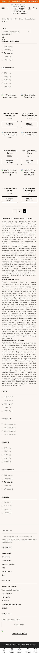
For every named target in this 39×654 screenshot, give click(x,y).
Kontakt (4, 608)
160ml (6, 80)
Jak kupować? (6, 571)
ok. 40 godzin (8, 434)
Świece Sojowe (30, 19)
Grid (3, 37)
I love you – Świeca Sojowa (10, 190)
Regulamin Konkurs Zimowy (11, 604)
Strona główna (7, 19)
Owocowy (7, 50)
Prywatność (6, 597)
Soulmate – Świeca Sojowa (9, 152)
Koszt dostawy (7, 593)
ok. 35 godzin (8, 427)
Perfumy (7, 53)
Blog (3, 568)
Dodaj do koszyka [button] (9, 124)
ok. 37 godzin (8, 431)
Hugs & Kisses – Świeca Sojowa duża (29, 114)
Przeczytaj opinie (19, 634)
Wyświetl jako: (6, 34)
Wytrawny (7, 60)
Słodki (6, 56)
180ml (6, 83)
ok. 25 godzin (8, 424)
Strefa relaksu (6, 560)
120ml (6, 76)
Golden (6, 506)
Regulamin (5, 601)
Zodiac (6, 513)
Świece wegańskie (8, 564)
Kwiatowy (7, 46)
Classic (6, 502)
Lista (3, 39)
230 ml (6, 86)
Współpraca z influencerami (11, 590)
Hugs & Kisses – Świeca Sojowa (29, 190)
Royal (6, 509)
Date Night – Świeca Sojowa (29, 152)
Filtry (5, 28)
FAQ (3, 575)
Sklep (15, 19)
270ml (6, 73)
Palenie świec (6, 557)
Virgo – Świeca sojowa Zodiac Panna (10, 114)
